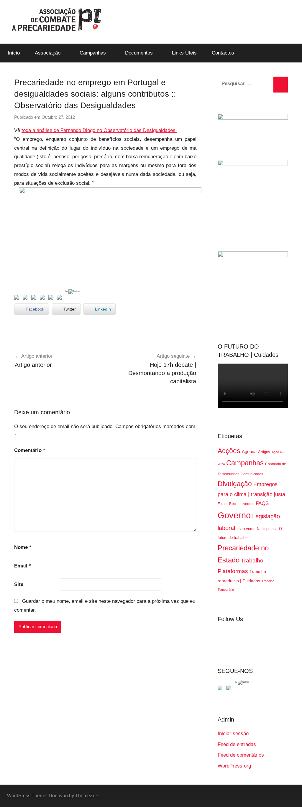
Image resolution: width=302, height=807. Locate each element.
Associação (47, 53)
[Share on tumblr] (51, 298)
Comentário (29, 450)
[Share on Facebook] (17, 298)
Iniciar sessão (233, 733)
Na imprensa (267, 529)
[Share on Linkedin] (43, 298)
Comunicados (252, 474)
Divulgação (235, 484)
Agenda (249, 451)
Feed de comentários (241, 755)
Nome (22, 547)
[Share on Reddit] (34, 298)
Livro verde (246, 529)
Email (22, 566)
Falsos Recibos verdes (236, 504)
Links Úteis (184, 53)
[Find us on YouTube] (229, 689)
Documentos (139, 53)
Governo (234, 515)
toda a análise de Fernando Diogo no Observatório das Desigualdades (99, 130)
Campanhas (93, 53)
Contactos (223, 53)
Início (14, 53)
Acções (229, 451)
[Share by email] (60, 298)
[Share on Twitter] (26, 298)
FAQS (262, 503)
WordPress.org (234, 766)
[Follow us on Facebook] (221, 689)
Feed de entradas (237, 744)
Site (18, 584)
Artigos (264, 452)
